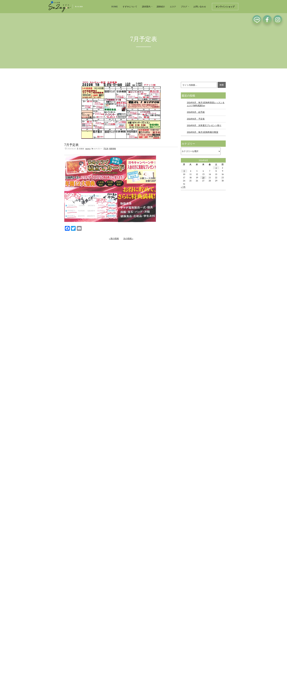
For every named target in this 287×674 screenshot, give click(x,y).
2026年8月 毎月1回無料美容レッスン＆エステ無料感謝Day (206, 104)
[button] (147, 6)
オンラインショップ (225, 6)
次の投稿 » (128, 238)
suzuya (87, 149)
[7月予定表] (121, 109)
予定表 (105, 149)
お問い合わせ (199, 6)
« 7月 (183, 186)
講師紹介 (161, 6)
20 (203, 177)
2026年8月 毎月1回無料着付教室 (202, 132)
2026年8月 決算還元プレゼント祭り (204, 125)
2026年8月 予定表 (196, 118)
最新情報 (112, 149)
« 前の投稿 (114, 238)
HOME (114, 6)
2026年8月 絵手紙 (196, 112)
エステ (173, 6)
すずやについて (130, 6)
